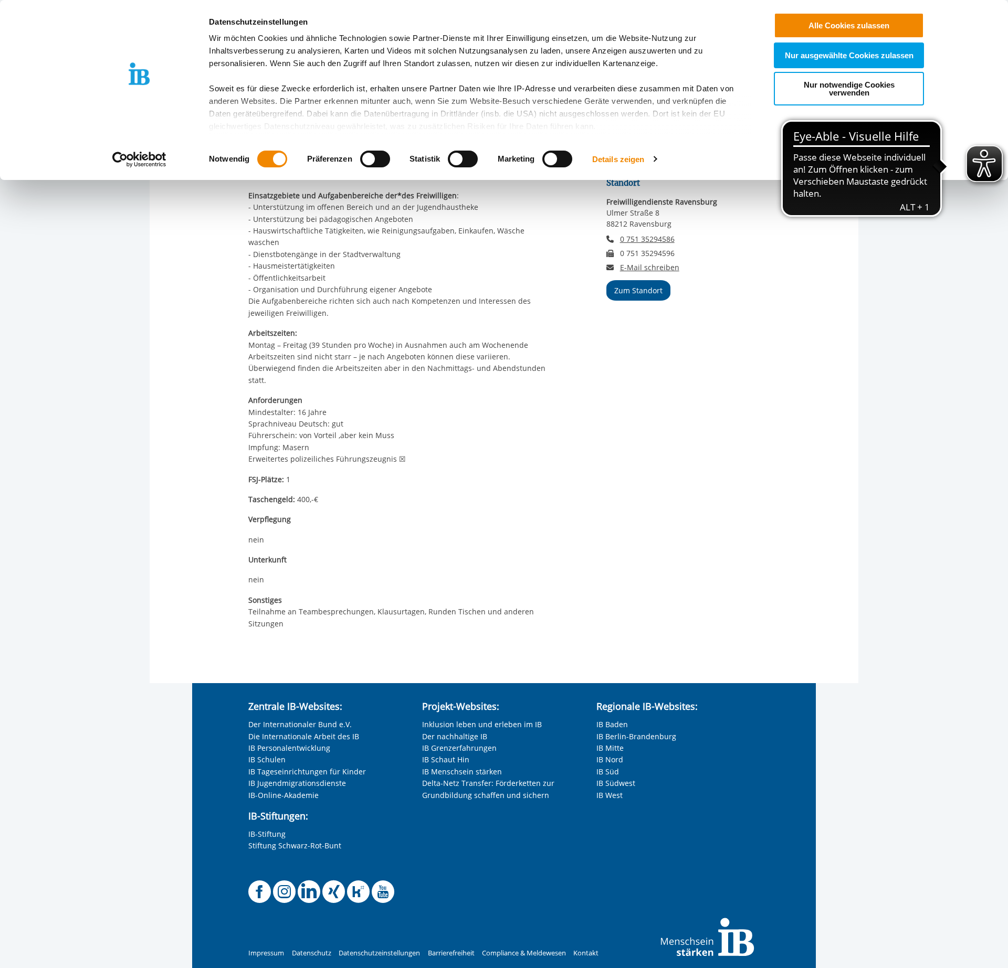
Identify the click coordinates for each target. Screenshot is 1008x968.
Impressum (266, 953)
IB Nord (609, 759)
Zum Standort (638, 290)
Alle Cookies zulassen (848, 25)
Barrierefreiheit (451, 953)
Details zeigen (618, 159)
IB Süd (607, 771)
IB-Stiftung (267, 834)
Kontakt (585, 953)
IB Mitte (610, 748)
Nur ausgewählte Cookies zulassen (849, 55)
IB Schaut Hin (445, 759)
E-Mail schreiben (649, 267)
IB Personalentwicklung (289, 748)
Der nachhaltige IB (454, 736)
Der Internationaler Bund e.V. (300, 724)
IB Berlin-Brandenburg (636, 736)
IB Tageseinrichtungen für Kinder (307, 771)
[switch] (375, 159)
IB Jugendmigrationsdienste (297, 783)
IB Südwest (615, 783)
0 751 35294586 (647, 239)
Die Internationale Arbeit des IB (303, 736)
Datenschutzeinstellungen (379, 953)
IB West (609, 795)
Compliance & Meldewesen (524, 953)
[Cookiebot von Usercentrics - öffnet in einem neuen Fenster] (139, 159)
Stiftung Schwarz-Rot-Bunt (294, 845)
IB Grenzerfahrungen (459, 748)
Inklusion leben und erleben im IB (482, 724)
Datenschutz (311, 953)
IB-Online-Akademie (283, 795)
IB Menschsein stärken (462, 771)
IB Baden (612, 724)
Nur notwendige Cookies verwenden (849, 88)
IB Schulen (267, 759)
